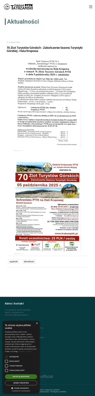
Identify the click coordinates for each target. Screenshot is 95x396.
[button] (21, 388)
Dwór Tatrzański (11, 346)
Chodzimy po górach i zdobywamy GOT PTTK (24, 328)
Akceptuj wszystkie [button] (21, 377)
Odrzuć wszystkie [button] (21, 383)
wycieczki (14, 261)
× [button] (37, 323)
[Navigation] (90, 7)
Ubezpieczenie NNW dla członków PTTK (21, 342)
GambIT (56, 390)
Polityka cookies (58, 391)
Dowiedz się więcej (25, 351)
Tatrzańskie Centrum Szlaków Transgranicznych (24, 337)
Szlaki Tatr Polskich (12, 333)
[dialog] (21, 357)
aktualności (29, 261)
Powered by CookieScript (21, 391)
